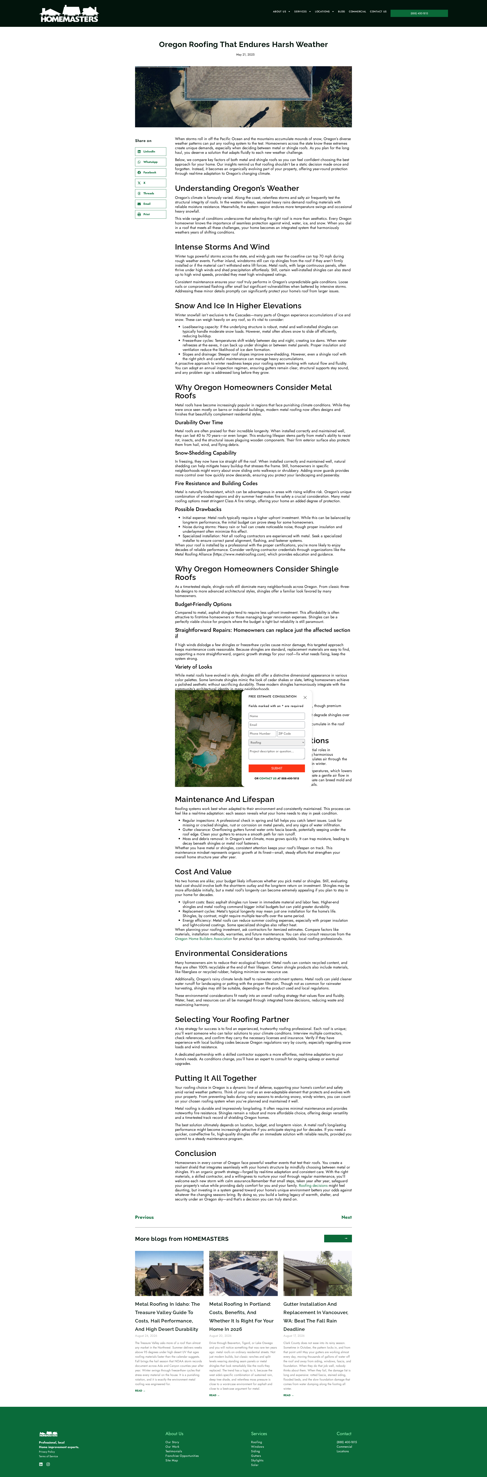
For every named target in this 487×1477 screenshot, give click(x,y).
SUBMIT (276, 768)
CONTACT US (268, 778)
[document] (243, 738)
